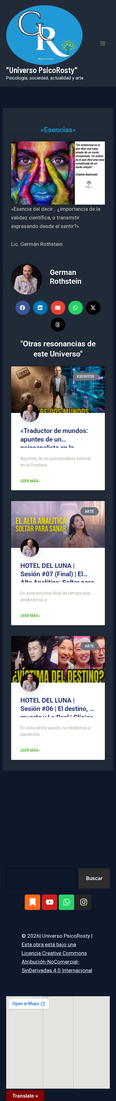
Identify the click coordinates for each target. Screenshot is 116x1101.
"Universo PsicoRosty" (41, 70)
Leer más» (30, 481)
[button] (22, 308)
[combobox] (41, 878)
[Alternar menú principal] (103, 43)
